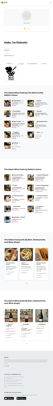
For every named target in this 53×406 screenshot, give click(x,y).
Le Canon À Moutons (39, 207)
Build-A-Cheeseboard (25, 263)
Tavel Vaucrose (18, 196)
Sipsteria (40, 331)
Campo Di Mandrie (42, 175)
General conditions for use (14, 385)
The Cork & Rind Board (10, 263)
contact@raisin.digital (11, 383)
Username (6, 48)
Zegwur (39, 101)
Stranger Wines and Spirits (10, 334)
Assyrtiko (25, 325)
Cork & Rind (11, 272)
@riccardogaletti (15, 180)
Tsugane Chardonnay (16, 133)
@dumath (14, 201)
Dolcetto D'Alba (18, 175)
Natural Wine (9, 395)
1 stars (44, 63)
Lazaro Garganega (42, 185)
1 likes (10, 63)
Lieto (40, 132)
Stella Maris (18, 101)
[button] (25, 343)
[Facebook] (8, 366)
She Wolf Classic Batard (41, 263)
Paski (15, 185)
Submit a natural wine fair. (12, 381)
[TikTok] (6, 366)
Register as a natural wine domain (13, 380)
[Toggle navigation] (50, 2)
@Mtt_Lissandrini (15, 209)
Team (5, 385)
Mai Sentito (16, 206)
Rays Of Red (18, 121)
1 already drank (33, 63)
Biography (7, 53)
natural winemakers (26, 360)
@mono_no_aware (39, 180)
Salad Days (41, 324)
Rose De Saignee (9, 325)
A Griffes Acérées (42, 196)
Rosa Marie (16, 111)
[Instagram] (4, 366)
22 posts (22, 63)
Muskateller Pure (41, 122)
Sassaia (39, 111)
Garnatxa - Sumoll (19, 217)
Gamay (16, 143)
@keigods (14, 105)
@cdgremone (15, 221)
